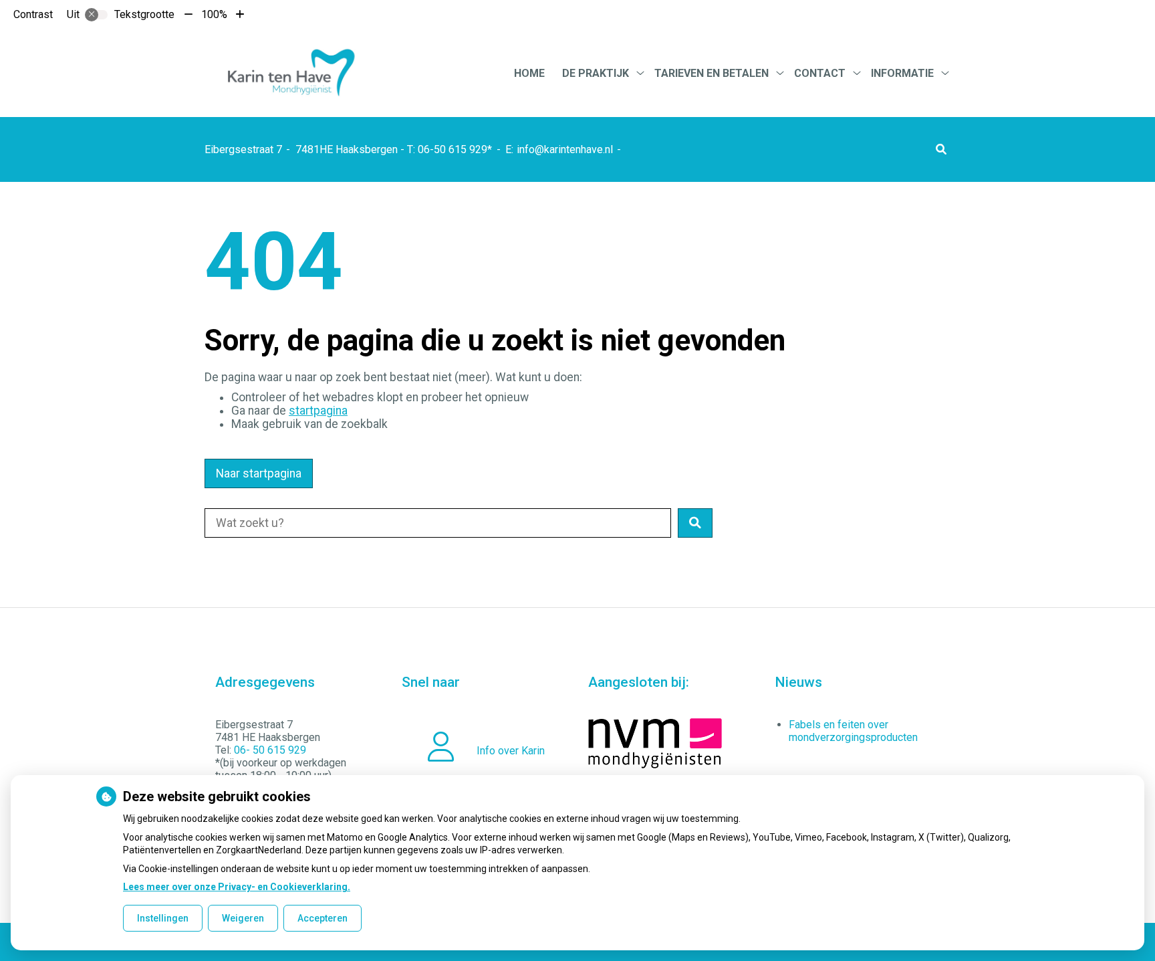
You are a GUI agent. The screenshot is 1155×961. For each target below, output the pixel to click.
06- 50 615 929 (270, 750)
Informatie (902, 73)
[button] (941, 149)
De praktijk (595, 73)
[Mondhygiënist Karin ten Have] (290, 72)
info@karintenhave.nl (565, 149)
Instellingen (162, 918)
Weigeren (243, 918)
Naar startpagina (258, 473)
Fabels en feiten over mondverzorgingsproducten (853, 731)
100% (214, 14)
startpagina (318, 410)
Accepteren (322, 918)
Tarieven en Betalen (711, 73)
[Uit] (96, 14)
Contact (820, 73)
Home (529, 73)
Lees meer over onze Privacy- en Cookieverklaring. (236, 886)
